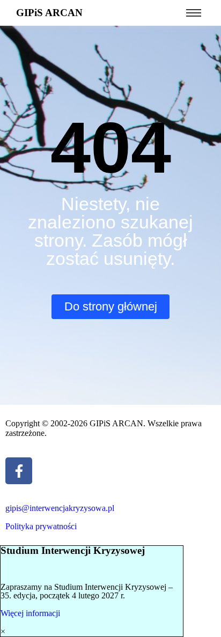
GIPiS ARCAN (49, 12)
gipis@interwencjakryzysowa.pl (59, 508)
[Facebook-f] (18, 470)
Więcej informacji (30, 613)
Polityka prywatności (41, 526)
